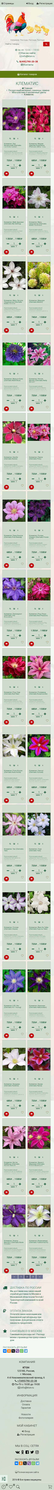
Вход (30, 3)
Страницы (8, 3)
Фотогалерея (26, 1417)
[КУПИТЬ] (6, 173)
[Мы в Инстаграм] (37, 1452)
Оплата (26, 1404)
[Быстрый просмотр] (10, 138)
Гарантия (26, 1407)
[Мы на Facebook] (27, 1452)
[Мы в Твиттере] (32, 1452)
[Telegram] (26, 1351)
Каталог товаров (28, 74)
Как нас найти (28, 53)
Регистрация (45, 3)
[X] (13, 1351)
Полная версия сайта (28, 1472)
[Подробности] (17, 138)
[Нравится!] (22, 173)
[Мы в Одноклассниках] (22, 1452)
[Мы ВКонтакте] (17, 1452)
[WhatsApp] (21, 1351)
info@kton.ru (28, 56)
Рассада (24, 40)
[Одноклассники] (9, 1351)
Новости (26, 1414)
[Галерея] (14, 138)
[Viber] (17, 1351)
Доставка (26, 1401)
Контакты (28, 65)
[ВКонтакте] (5, 1351)
